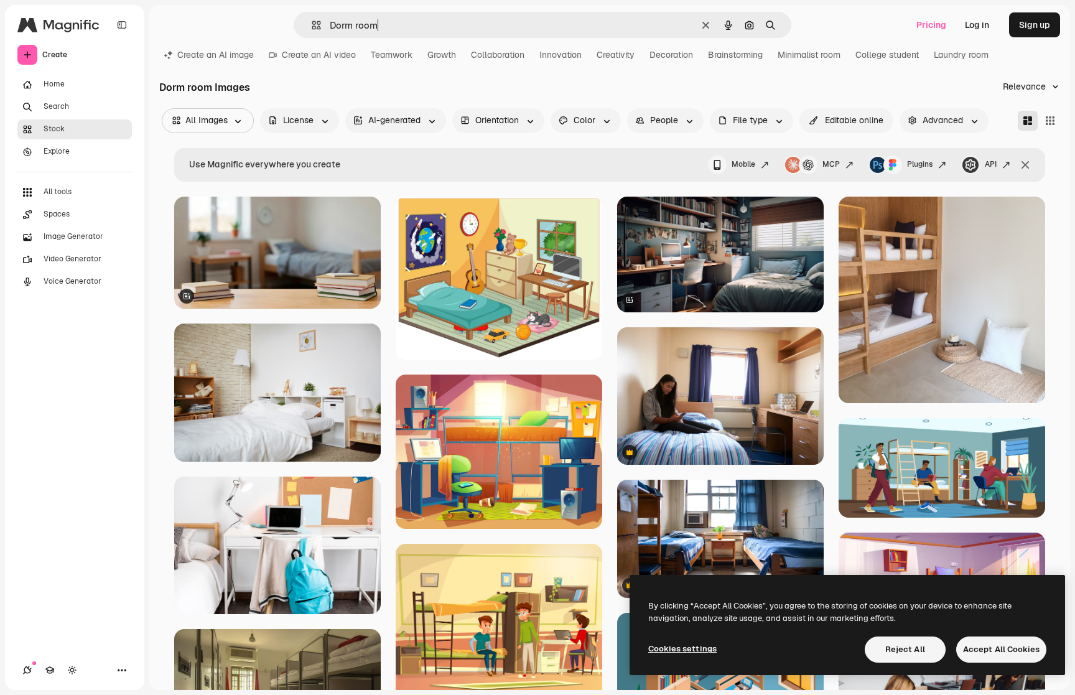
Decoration (671, 54)
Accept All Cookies (1001, 649)
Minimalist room (809, 54)
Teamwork (391, 54)
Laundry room (961, 54)
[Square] (1050, 121)
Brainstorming (735, 54)
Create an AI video (319, 54)
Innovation (560, 54)
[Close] (1025, 165)
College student (887, 54)
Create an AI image (215, 54)
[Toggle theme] (72, 670)
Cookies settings (682, 648)
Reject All (905, 649)
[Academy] (50, 670)
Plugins (920, 164)
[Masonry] (1028, 121)
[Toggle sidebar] (122, 25)
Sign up (1034, 24)
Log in (977, 24)
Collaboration (497, 54)
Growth (441, 54)
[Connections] (27, 670)
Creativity (616, 54)
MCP (831, 164)
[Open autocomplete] (311, 25)
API (991, 164)
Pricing (931, 24)
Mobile (743, 164)
